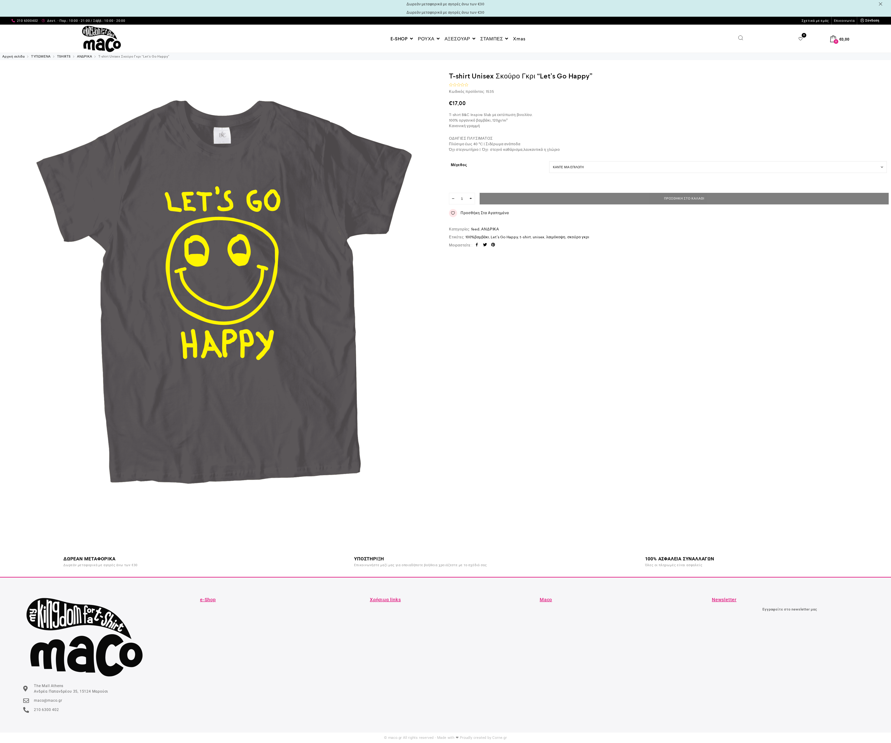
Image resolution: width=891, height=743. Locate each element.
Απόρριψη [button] (881, 4)
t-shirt (525, 237)
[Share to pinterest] (493, 245)
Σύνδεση (872, 20)
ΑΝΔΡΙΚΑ (84, 56)
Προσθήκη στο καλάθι (684, 198)
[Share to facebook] (477, 245)
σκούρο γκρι (578, 237)
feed (475, 229)
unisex (538, 237)
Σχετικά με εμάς (815, 21)
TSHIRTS (64, 56)
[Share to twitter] (485, 245)
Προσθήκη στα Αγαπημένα (485, 212)
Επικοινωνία (844, 21)
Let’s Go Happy (504, 237)
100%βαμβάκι (477, 237)
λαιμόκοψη (555, 237)
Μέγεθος (459, 164)
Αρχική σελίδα (13, 56)
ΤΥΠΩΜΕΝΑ (41, 56)
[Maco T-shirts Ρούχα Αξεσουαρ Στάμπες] (101, 39)
